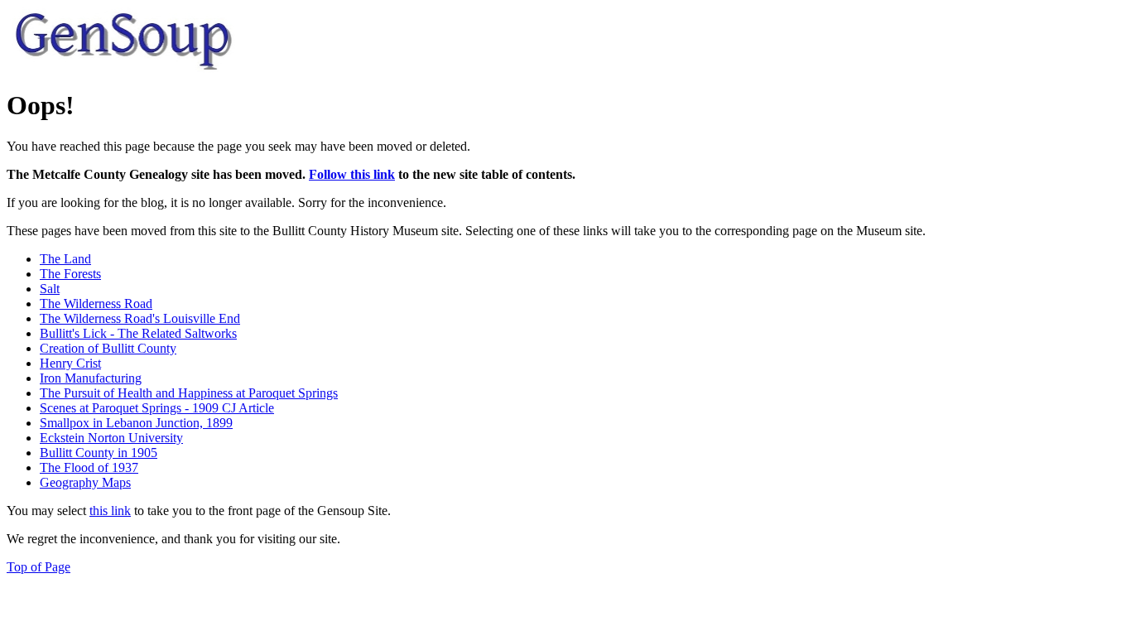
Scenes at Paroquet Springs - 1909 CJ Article (157, 408)
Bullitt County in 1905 (98, 453)
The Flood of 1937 (89, 467)
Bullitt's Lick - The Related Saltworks (138, 333)
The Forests (70, 274)
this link (110, 511)
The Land (65, 259)
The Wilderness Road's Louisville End (140, 318)
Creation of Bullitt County (108, 348)
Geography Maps (85, 482)
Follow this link (352, 174)
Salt (50, 289)
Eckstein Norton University (111, 438)
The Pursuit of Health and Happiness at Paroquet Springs (189, 393)
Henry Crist (70, 363)
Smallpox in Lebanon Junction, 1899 (136, 423)
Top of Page (38, 567)
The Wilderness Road (96, 303)
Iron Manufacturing (91, 378)
